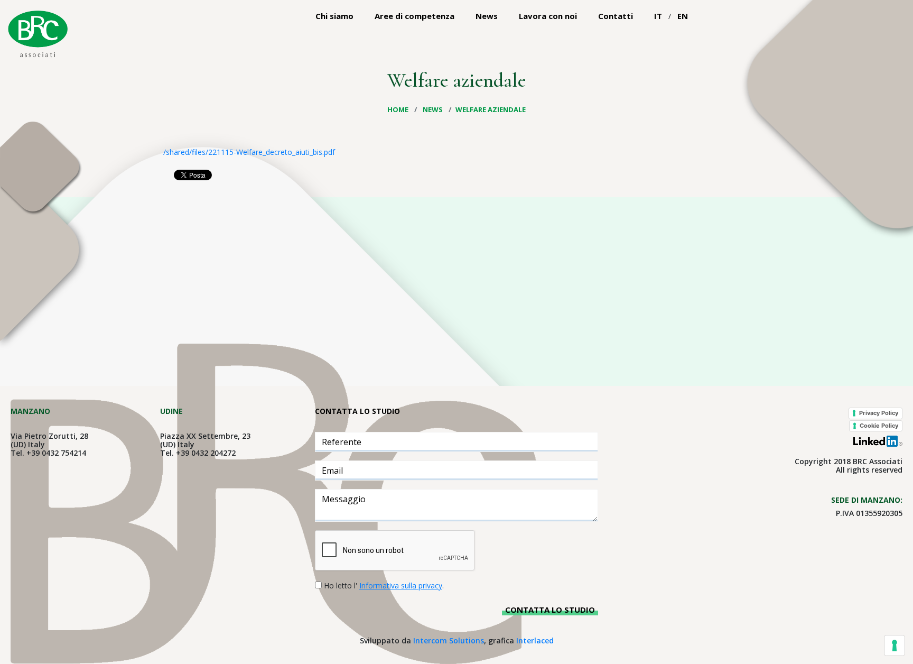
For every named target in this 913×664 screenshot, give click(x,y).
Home (398, 109)
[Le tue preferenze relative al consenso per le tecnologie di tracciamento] (894, 645)
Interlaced (535, 640)
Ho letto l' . (384, 585)
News (487, 16)
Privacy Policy (878, 413)
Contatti (615, 16)
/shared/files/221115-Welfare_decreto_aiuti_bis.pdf (249, 152)
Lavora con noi (548, 16)
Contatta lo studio (550, 609)
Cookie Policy (879, 425)
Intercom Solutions (448, 640)
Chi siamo (334, 16)
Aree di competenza (414, 16)
